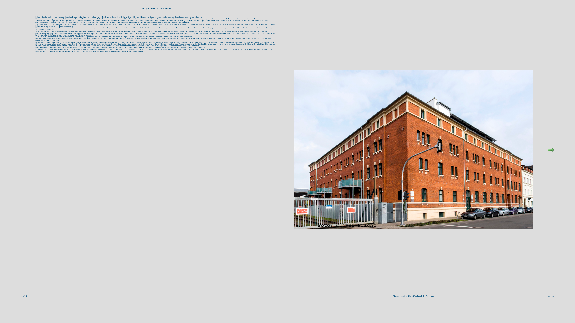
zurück (24, 296)
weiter (551, 296)
